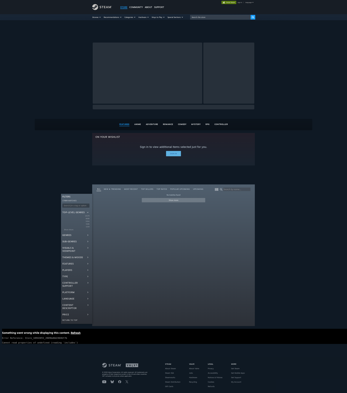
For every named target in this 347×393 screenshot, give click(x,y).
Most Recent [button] (131, 189)
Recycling (193, 382)
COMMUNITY (136, 7)
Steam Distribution (172, 382)
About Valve (194, 368)
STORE (123, 7)
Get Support (236, 377)
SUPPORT (159, 7)
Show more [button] (173, 200)
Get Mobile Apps (238, 373)
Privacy (211, 368)
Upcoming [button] (198, 189)
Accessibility (213, 373)
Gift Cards (169, 386)
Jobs (191, 373)
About (148, 7)
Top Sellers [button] (147, 189)
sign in (240, 2)
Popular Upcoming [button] (180, 189)
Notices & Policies (215, 377)
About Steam (170, 368)
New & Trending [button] (112, 189)
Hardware (193, 377)
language (248, 2)
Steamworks (170, 377)
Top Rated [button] (162, 189)
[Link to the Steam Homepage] (102, 9)
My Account (236, 382)
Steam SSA (169, 373)
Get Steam (235, 368)
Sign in (173, 153)
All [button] (99, 189)
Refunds (211, 386)
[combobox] (220, 17)
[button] (96, 17)
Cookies (211, 382)
